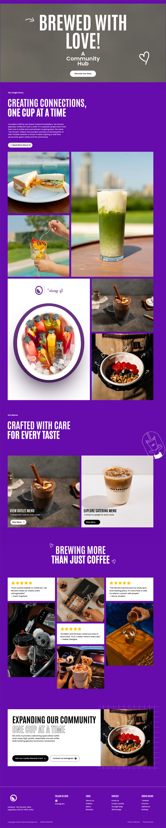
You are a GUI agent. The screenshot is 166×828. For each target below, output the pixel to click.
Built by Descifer (47, 822)
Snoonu (145, 803)
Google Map (117, 806)
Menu (88, 806)
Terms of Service (133, 822)
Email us (115, 800)
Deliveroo (146, 806)
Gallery (89, 803)
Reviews (89, 809)
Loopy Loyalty (118, 803)
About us (90, 800)
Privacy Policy (148, 822)
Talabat (145, 800)
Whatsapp (116, 809)
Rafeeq (145, 809)
